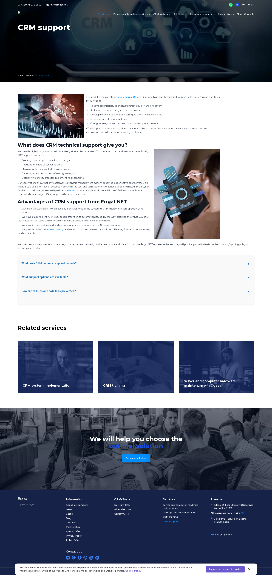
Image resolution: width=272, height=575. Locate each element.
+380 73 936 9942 (31, 4)
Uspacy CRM (121, 513)
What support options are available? (44, 277)
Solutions (178, 14)
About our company (201, 14)
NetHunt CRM (122, 505)
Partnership (73, 527)
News (230, 14)
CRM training (55, 229)
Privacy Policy (74, 535)
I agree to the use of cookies (225, 569)
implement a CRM (128, 97)
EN (252, 4)
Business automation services (130, 14)
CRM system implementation (179, 512)
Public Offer (73, 540)
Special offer (73, 531)
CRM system (160, 14)
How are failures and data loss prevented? (48, 291)
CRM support (170, 521)
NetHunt (70, 190)
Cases (221, 14)
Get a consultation (136, 458)
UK (243, 4)
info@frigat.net (223, 534)
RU (248, 4)
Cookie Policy (133, 570)
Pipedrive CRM (122, 509)
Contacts (249, 14)
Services (103, 14)
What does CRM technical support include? (48, 263)
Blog (239, 14)
